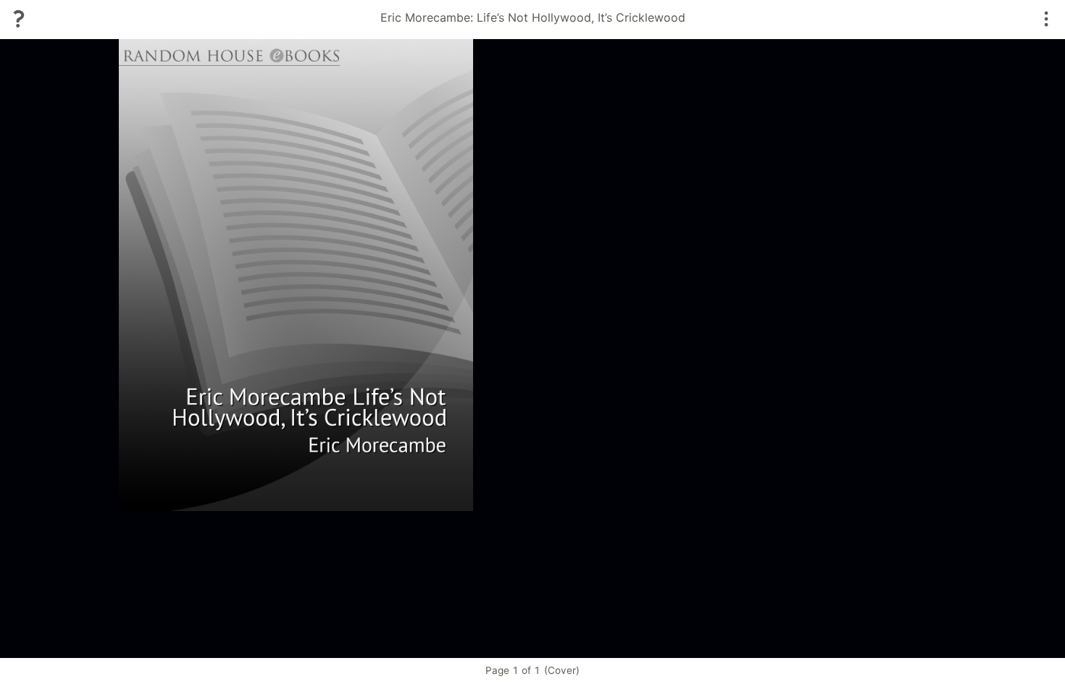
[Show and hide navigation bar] (1046, 19)
